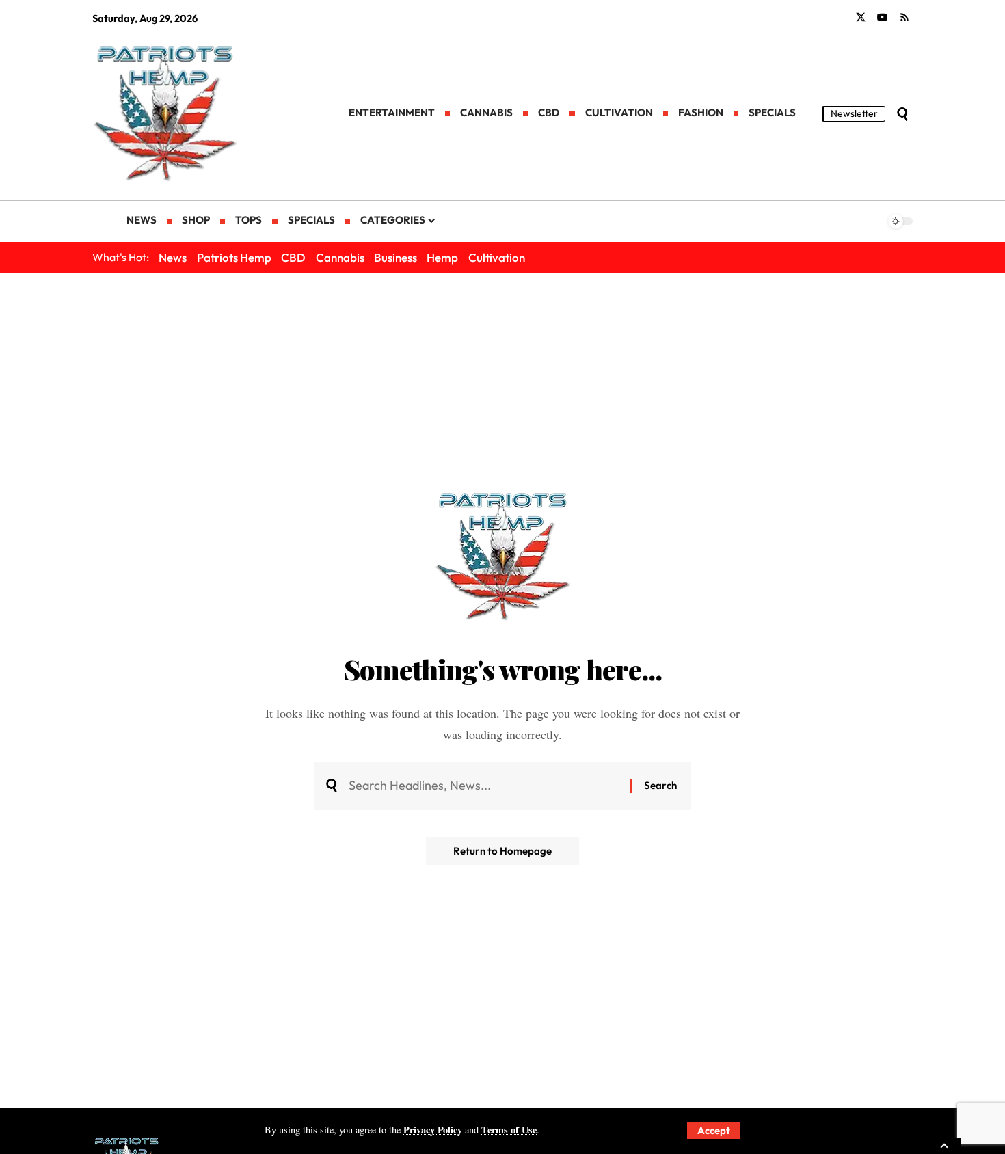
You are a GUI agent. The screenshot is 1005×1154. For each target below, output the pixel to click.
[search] (902, 114)
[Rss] (904, 18)
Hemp (442, 257)
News (173, 257)
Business (395, 257)
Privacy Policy (432, 1130)
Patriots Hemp (234, 257)
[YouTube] (883, 18)
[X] (861, 18)
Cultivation (496, 257)
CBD (293, 257)
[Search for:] (484, 786)
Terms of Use (509, 1130)
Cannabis (340, 257)
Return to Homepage (502, 850)
